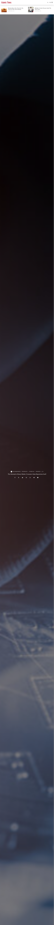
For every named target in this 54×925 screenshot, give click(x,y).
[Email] (26, 477)
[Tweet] (18, 477)
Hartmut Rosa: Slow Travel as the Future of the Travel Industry (15, 9)
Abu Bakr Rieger (16, 471)
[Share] (30, 477)
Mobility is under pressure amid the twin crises (43, 9)
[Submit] (22, 477)
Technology (25, 471)
